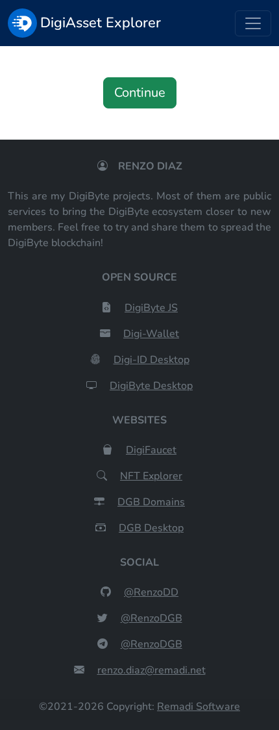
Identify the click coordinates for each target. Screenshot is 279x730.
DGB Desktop (151, 528)
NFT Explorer (151, 476)
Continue (139, 92)
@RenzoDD (151, 592)
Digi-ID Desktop (151, 360)
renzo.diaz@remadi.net (151, 670)
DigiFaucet (151, 450)
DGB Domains (151, 502)
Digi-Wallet (151, 334)
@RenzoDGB (151, 618)
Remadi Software (198, 706)
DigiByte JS (151, 308)
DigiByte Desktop (151, 386)
